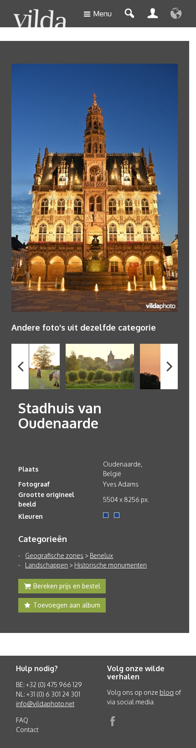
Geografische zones (54, 555)
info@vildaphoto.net (45, 704)
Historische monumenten (110, 565)
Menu (102, 13)
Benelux (101, 555)
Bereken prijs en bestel (66, 586)
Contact (27, 729)
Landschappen (46, 565)
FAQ (22, 720)
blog (167, 692)
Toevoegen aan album (66, 605)
